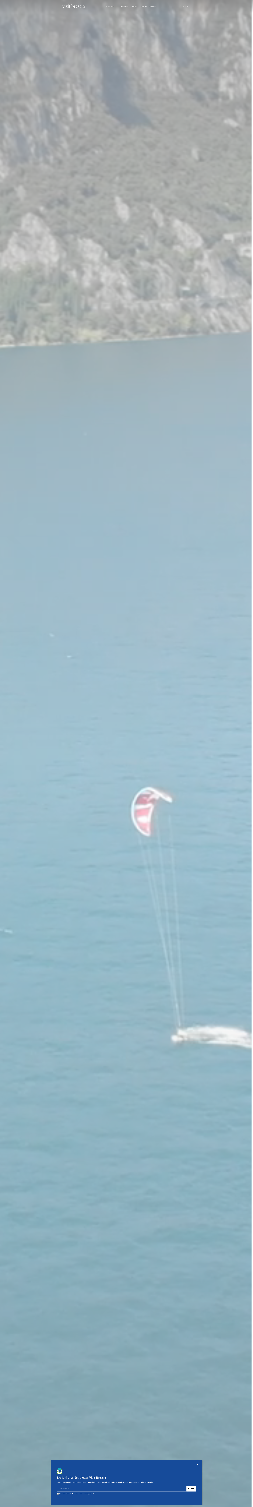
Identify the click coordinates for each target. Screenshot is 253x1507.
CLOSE (198, 1465)
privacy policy (88, 1494)
